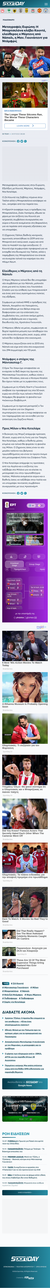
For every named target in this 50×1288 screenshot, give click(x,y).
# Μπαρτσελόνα (10, 991)
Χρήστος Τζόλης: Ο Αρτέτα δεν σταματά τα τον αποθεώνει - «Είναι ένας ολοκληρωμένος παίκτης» (25, 1021)
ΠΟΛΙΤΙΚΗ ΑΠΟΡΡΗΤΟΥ (25, 1267)
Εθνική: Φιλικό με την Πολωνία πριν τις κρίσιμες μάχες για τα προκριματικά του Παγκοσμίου (23, 1033)
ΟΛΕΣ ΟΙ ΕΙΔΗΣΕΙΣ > (25, 1192)
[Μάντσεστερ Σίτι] (45, 10)
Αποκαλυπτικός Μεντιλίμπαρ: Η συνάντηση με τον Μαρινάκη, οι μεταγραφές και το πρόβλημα (25, 1045)
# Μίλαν (34, 987)
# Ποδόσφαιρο (9, 998)
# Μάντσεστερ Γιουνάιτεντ (15, 987)
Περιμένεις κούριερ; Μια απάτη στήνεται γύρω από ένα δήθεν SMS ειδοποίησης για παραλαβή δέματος (24, 1068)
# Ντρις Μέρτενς (33, 995)
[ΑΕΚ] (15, 10)
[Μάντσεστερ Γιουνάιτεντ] (39, 10)
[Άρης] (27, 10)
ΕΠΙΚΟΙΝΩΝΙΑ (9, 1267)
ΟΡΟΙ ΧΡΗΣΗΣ (41, 1267)
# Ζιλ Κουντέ (17, 983)
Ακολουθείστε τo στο (25, 1084)
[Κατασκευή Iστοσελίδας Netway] (29, 1278)
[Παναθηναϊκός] (9, 10)
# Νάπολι (24, 991)
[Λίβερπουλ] (33, 10)
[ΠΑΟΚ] (21, 10)
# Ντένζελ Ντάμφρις (12, 995)
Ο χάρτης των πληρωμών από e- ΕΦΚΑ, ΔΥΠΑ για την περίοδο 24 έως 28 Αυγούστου (23, 1057)
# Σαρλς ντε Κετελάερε (13, 1002)
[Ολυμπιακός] (3, 10)
